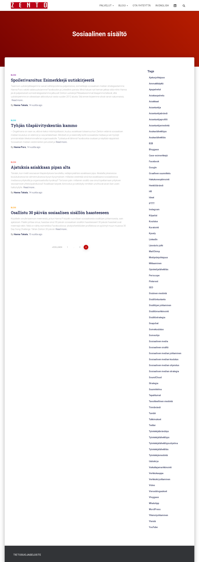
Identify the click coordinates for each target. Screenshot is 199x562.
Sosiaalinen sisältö (159, 347)
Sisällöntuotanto (157, 299)
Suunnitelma (155, 389)
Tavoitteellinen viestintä (161, 401)
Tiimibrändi (155, 407)
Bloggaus (154, 149)
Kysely (152, 233)
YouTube (153, 527)
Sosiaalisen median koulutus (163, 359)
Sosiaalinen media (158, 341)
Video (152, 485)
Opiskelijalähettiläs (158, 269)
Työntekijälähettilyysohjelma (163, 443)
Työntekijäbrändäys (159, 431)
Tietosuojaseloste (27, 554)
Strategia (153, 383)
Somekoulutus (156, 329)
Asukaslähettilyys (158, 131)
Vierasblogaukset (158, 491)
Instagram (154, 209)
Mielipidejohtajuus (158, 257)
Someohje (154, 335)
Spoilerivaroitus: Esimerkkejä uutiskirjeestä (52, 80)
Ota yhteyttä (142, 5)
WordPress (155, 509)
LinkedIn (153, 239)
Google (153, 167)
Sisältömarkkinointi (159, 311)
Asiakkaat (154, 101)
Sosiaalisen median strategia (164, 371)
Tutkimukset (155, 419)
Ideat (151, 197)
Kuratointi (154, 227)
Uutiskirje (154, 461)
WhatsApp (154, 503)
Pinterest (153, 281)
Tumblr (152, 413)
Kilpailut (153, 215)
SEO (151, 287)
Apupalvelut (155, 89)
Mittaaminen (155, 263)
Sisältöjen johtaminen (160, 305)
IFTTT (152, 203)
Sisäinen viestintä (158, 293)
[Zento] (29, 5)
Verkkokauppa (156, 473)
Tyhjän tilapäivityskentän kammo (44, 125)
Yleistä (152, 521)
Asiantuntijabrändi (158, 113)
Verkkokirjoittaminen (159, 479)
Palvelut (106, 5)
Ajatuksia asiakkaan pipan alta (40, 167)
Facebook (154, 161)
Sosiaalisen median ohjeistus (164, 365)
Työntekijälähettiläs (159, 449)
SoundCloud (155, 377)
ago (35, 105)
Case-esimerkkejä (158, 155)
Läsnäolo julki (156, 245)
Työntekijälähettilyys (159, 437)
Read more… (18, 100)
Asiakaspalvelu (156, 95)
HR (150, 191)
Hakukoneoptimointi (159, 179)
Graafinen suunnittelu (160, 173)
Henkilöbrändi (156, 185)
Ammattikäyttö (156, 83)
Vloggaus (154, 497)
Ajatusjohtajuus (157, 77)
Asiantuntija (155, 107)
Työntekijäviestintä (158, 455)
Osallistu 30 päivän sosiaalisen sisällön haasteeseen (60, 212)
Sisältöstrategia (157, 317)
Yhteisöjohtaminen (158, 515)
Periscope (154, 275)
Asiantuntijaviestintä (159, 125)
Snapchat (153, 323)
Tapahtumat (155, 395)
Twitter (152, 425)
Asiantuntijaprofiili (158, 119)
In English (162, 5)
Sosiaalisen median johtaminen (165, 353)
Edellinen (57, 247)
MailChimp (154, 251)
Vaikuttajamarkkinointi (160, 467)
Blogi (122, 5)
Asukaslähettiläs (157, 137)
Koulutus (153, 221)
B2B (151, 143)
